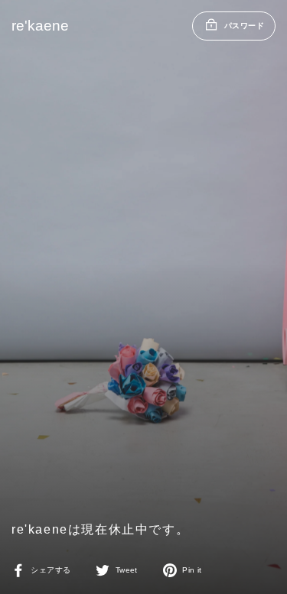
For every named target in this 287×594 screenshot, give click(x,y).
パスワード (244, 25)
